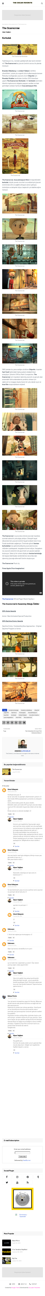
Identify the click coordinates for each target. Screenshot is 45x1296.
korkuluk (13, 715)
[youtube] (17, 1182)
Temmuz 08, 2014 (12, 791)
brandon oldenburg (26, 710)
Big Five (14, 1258)
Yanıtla (9, 814)
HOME (13, 1284)
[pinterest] (27, 1176)
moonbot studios (34, 715)
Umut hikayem (13, 789)
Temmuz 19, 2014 (12, 998)
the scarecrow (13, 24)
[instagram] (17, 1176)
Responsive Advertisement (22, 15)
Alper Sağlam (6, 32)
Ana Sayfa (5, 24)
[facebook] (7, 1176)
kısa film (6, 715)
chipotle (36, 710)
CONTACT (34, 1284)
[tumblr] (38, 1176)
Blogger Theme (15, 1287)
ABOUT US (24, 1284)
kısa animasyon (32, 712)
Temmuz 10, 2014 (12, 931)
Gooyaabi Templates (34, 1287)
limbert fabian (23, 715)
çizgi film (6, 712)
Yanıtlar (11, 817)
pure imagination (8, 717)
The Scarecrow (7, 599)
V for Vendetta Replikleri (19, 1249)
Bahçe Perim (12, 996)
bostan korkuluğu (13, 710)
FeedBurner (27, 1160)
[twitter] (7, 1182)
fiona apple (22, 712)
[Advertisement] (22, 1112)
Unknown (11, 929)
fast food (13, 712)
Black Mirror (16, 1241)
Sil (13, 814)
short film (18, 717)
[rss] (27, 1182)
